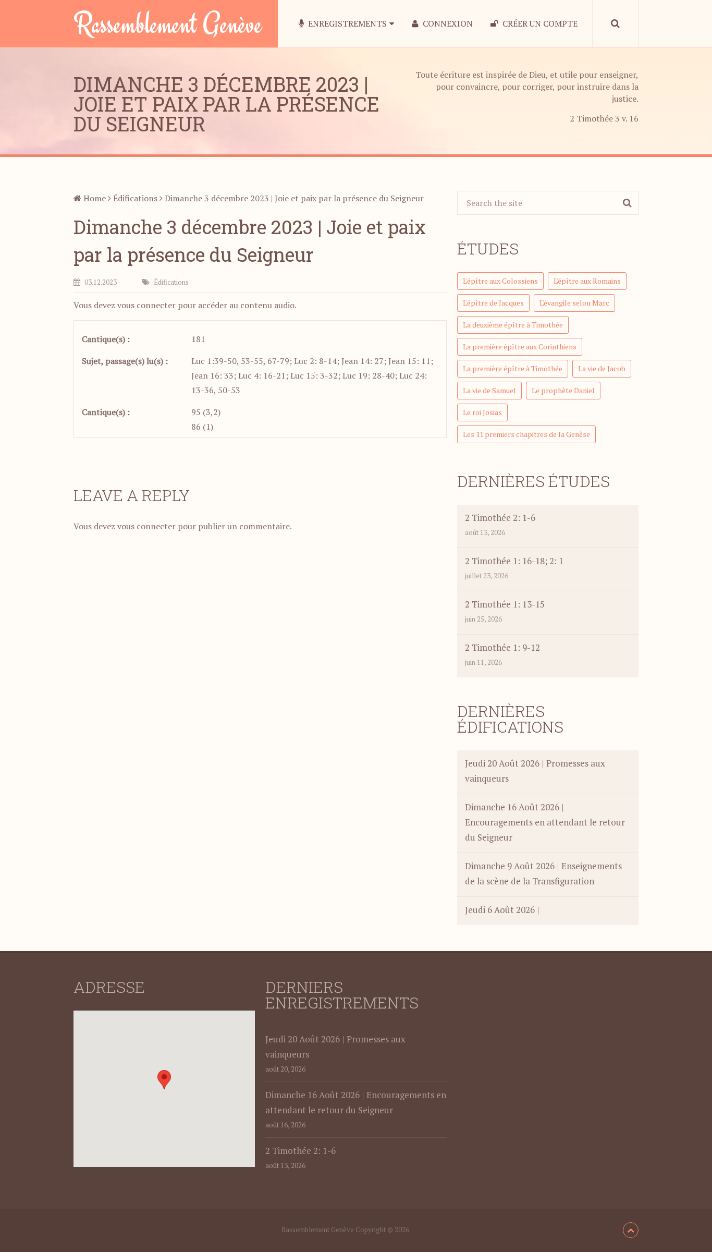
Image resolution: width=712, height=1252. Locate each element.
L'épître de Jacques (493, 303)
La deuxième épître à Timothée (513, 325)
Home (93, 198)
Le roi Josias (482, 412)
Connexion (447, 23)
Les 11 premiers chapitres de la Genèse (526, 434)
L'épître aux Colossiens (500, 281)
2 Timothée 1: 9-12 (502, 647)
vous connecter (146, 526)
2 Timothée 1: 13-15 (505, 604)
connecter (156, 305)
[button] (164, 1079)
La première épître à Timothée (512, 368)
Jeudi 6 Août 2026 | (502, 910)
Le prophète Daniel (563, 390)
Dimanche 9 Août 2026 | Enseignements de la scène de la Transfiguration (543, 873)
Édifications (135, 198)
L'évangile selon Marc (574, 303)
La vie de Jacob (601, 368)
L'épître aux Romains (587, 281)
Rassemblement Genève (167, 23)
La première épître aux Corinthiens (519, 346)
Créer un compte (539, 23)
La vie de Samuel (489, 390)
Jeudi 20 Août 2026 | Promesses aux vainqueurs (535, 770)
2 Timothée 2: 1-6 (500, 518)
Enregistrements (346, 23)
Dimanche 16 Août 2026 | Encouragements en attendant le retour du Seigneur (545, 822)
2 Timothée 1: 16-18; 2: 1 (514, 561)
